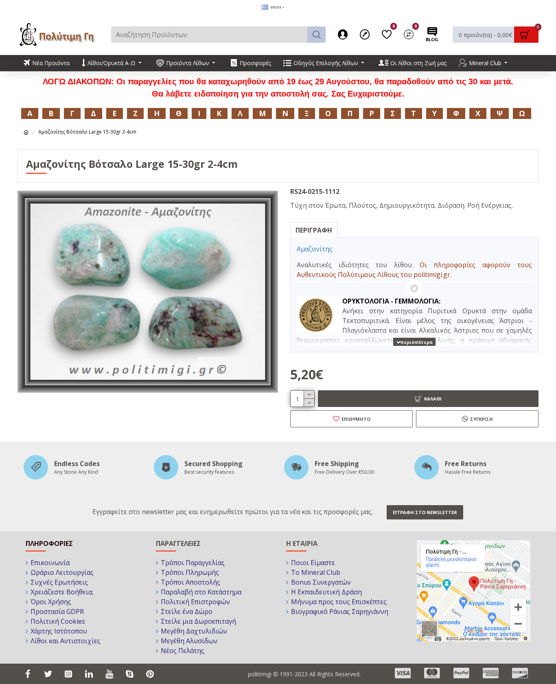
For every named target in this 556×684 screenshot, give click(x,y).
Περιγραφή (314, 230)
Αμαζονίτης (315, 248)
